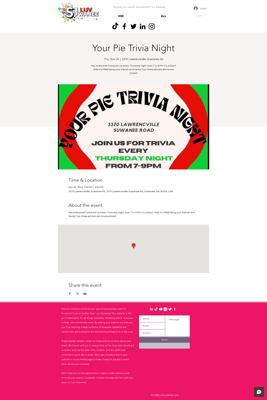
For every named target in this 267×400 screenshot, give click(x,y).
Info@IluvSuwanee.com (165, 395)
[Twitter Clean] (170, 309)
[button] (200, 16)
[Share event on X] (77, 293)
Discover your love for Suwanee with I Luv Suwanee (139, 6)
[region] (31, 317)
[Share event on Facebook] (69, 293)
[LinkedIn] (143, 26)
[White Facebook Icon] (175, 309)
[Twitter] (133, 26)
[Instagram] (152, 26)
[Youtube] (161, 309)
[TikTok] (115, 26)
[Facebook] (124, 26)
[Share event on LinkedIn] (85, 293)
